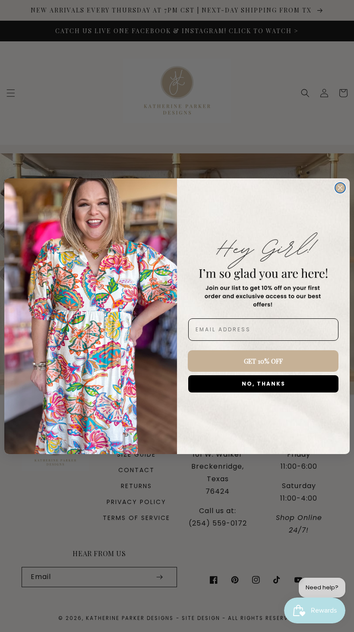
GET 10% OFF (263, 361)
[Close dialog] (340, 188)
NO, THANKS (263, 383)
